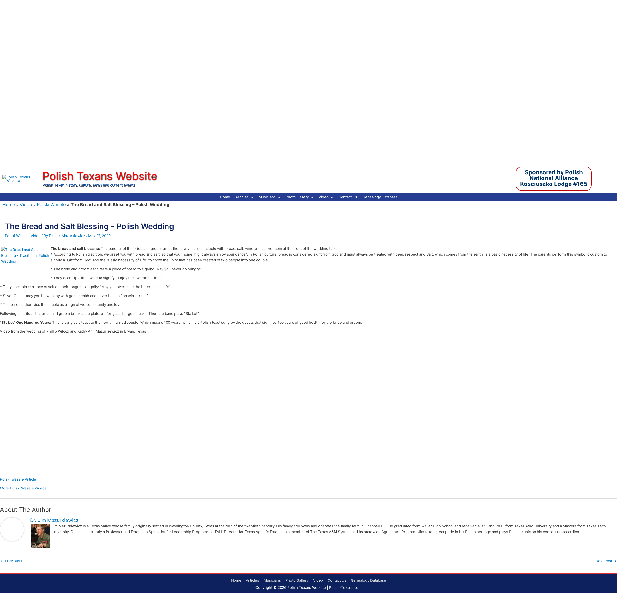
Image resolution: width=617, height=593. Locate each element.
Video (26, 204)
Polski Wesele (51, 204)
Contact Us (337, 580)
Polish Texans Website (99, 176)
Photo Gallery (296, 580)
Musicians (272, 580)
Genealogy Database (368, 580)
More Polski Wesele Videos (23, 488)
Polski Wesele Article (18, 479)
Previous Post (14, 561)
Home (8, 204)
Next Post (606, 561)
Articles (252, 580)
